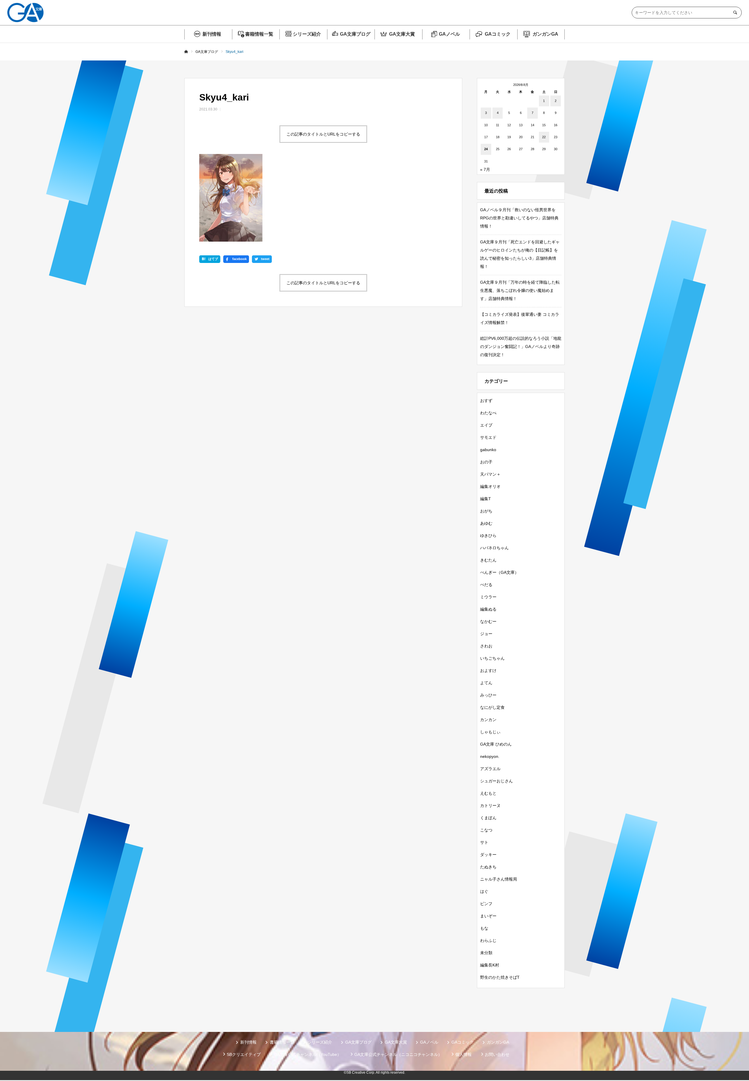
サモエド (488, 437)
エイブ (486, 425)
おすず (486, 400)
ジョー (486, 633)
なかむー (488, 621)
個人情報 (463, 1054)
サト (484, 842)
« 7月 (485, 169)
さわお (486, 646)
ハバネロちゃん (494, 547)
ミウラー (488, 597)
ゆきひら (488, 535)
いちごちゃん (492, 658)
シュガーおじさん (496, 781)
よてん (486, 682)
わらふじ (488, 940)
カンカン (488, 719)
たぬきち (488, 867)
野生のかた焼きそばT (500, 977)
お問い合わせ (497, 1054)
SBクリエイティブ (244, 1054)
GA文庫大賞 (402, 34)
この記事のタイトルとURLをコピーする (323, 134)
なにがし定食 (492, 707)
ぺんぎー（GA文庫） (499, 572)
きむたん (488, 560)
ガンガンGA (545, 34)
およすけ (488, 670)
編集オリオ (490, 486)
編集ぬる (488, 609)
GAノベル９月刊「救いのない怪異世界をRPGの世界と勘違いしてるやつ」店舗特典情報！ (519, 217)
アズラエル (490, 768)
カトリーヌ (490, 805)
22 (544, 137)
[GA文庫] (25, 12)
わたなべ (488, 412)
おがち (486, 511)
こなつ (486, 830)
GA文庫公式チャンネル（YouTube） (307, 1054)
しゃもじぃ (490, 732)
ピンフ (486, 903)
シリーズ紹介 (307, 34)
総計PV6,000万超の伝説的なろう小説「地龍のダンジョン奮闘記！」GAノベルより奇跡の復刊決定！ (520, 346)
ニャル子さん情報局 (498, 879)
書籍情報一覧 (259, 34)
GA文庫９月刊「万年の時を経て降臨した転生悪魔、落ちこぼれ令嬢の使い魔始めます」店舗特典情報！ (520, 290)
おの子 (486, 462)
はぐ (484, 891)
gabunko (488, 449)
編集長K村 (489, 965)
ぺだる (486, 584)
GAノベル (449, 34)
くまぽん (488, 817)
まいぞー (488, 916)
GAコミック (498, 34)
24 (486, 149)
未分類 (486, 952)
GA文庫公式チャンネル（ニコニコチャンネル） (398, 1054)
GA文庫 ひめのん (496, 744)
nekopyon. (489, 756)
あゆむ (486, 523)
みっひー (488, 695)
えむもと (488, 793)
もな (484, 928)
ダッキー (488, 854)
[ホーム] (186, 52)
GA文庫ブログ (355, 34)
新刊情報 (211, 34)
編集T (485, 498)
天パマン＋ (490, 474)
